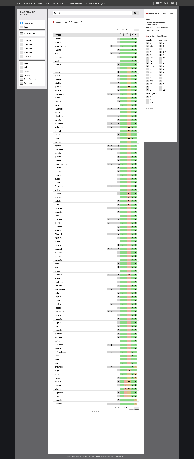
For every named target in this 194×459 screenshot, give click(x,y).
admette (58, 389)
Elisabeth (58, 234)
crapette (58, 322)
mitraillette (59, 116)
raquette (58, 230)
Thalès (57, 378)
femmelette (59, 396)
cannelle (58, 400)
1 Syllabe (27, 41)
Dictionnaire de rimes (29, 4)
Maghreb (58, 370)
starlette (58, 385)
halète (57, 112)
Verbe (26, 71)
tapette (57, 300)
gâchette (58, 334)
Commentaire (151, 25)
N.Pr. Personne (30, 79)
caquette (58, 319)
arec (56, 363)
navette (58, 120)
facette (57, 278)
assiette (58, 197)
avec (57, 356)
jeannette (58, 57)
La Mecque (59, 138)
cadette (58, 160)
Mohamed (59, 127)
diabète (58, 223)
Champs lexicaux (56, 4)
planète (58, 39)
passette (58, 337)
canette (58, 50)
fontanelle (59, 367)
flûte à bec (59, 345)
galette (57, 76)
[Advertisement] (95, 432)
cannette (58, 64)
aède (57, 359)
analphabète (60, 289)
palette (57, 72)
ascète (57, 271)
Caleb (57, 134)
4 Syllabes (28, 52)
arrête (57, 341)
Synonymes (76, 4)
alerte (57, 374)
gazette (58, 157)
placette (58, 308)
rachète (58, 293)
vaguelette (59, 392)
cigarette (58, 219)
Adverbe (27, 75)
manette (58, 42)
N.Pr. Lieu (28, 83)
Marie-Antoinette (62, 46)
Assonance (28, 23)
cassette (58, 330)
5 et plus (27, 56)
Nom (26, 63)
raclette (58, 201)
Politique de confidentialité (157, 27)
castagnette (60, 94)
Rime (26, 27)
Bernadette (59, 123)
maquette (59, 238)
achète (57, 241)
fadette (57, 182)
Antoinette (59, 53)
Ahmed (58, 131)
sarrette (58, 326)
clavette (58, 171)
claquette (58, 286)
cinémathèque (61, 352)
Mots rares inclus (30, 34)
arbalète (58, 83)
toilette (57, 68)
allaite (57, 105)
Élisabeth (58, 208)
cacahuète (59, 275)
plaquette (58, 252)
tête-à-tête (59, 186)
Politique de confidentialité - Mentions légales (110, 456)
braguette (59, 297)
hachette (58, 260)
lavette (57, 179)
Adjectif (27, 67)
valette (57, 98)
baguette (58, 212)
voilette (58, 101)
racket (57, 263)
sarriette (58, 205)
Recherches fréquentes (155, 22)
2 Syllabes (28, 45)
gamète (58, 87)
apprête (58, 348)
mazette (58, 175)
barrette (58, 267)
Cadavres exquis (96, 4)
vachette (58, 315)
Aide (148, 20)
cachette (58, 245)
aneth (57, 61)
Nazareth (58, 249)
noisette (58, 153)
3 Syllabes (28, 48)
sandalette (59, 109)
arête (57, 216)
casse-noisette (61, 164)
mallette (58, 79)
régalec (58, 146)
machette (59, 282)
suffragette (59, 311)
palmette (58, 381)
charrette (58, 227)
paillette (58, 90)
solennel (58, 404)
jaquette (58, 256)
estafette (58, 304)
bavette (58, 168)
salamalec (59, 149)
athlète (57, 190)
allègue (58, 142)
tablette (58, 193)
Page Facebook (152, 30)
